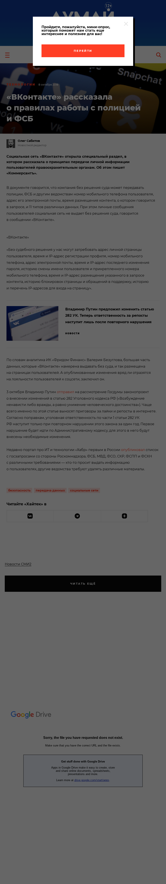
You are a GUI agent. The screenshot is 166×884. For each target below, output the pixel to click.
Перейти (83, 50)
